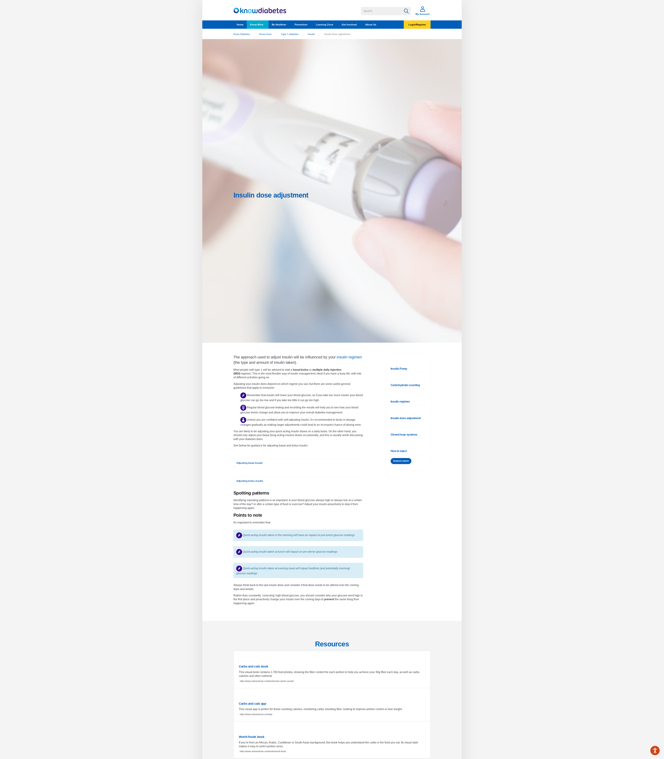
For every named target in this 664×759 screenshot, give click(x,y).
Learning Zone (324, 24)
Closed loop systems (404, 434)
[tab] (298, 458)
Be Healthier (279, 24)
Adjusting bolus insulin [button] (249, 480)
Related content (401, 461)
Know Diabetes (259, 10)
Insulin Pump (399, 368)
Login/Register (417, 24)
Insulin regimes (400, 401)
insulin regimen (349, 357)
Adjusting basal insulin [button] (249, 462)
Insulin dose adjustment (406, 418)
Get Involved (349, 24)
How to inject (399, 451)
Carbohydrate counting (405, 385)
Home (240, 24)
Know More (256, 24)
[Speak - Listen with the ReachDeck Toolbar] (655, 750)
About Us (370, 24)
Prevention (301, 24)
